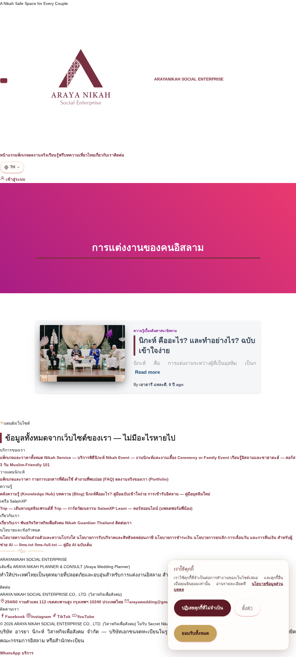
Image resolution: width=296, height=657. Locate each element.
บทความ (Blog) (70, 494)
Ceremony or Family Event (203, 457)
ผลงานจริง (38, 155)
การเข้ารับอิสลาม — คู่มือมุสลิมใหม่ (179, 494)
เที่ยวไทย (87, 155)
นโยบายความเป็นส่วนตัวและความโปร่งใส (37, 537)
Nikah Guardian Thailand (89, 522)
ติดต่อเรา (123, 522)
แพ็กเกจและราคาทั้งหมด (21, 457)
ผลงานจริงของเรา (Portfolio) (142, 479)
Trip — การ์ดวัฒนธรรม (75, 508)
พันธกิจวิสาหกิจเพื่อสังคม (42, 522)
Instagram (41, 616)
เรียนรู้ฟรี (55, 155)
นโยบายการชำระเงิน (174, 537)
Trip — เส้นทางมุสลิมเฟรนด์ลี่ (26, 508)
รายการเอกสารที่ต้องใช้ (52, 479)
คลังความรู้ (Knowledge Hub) (27, 494)
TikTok (64, 616)
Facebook (15, 616)
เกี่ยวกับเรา (104, 155)
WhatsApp (10, 653)
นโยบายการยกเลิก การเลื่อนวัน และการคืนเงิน (235, 537)
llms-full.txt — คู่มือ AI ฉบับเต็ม (63, 544)
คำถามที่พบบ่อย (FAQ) (94, 479)
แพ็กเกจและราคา (15, 479)
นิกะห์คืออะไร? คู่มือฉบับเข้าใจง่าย (116, 494)
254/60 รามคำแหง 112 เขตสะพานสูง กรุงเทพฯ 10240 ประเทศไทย (64, 602)
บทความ (71, 155)
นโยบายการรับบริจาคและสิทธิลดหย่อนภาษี (115, 537)
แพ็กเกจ (22, 155)
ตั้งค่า (247, 607)
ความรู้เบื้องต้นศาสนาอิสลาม (155, 331)
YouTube (85, 616)
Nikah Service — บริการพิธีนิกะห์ (74, 457)
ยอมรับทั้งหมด (195, 633)
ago (176, 384)
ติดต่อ (119, 155)
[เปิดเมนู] (3, 80)
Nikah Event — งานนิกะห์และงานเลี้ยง (141, 457)
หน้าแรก (7, 155)
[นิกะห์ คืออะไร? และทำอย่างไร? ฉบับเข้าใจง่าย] (82, 353)
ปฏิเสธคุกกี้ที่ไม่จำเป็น (202, 607)
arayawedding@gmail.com (155, 602)
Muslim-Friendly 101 (30, 464)
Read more (147, 372)
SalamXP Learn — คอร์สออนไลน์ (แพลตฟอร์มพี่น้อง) (145, 508)
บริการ (28, 653)
